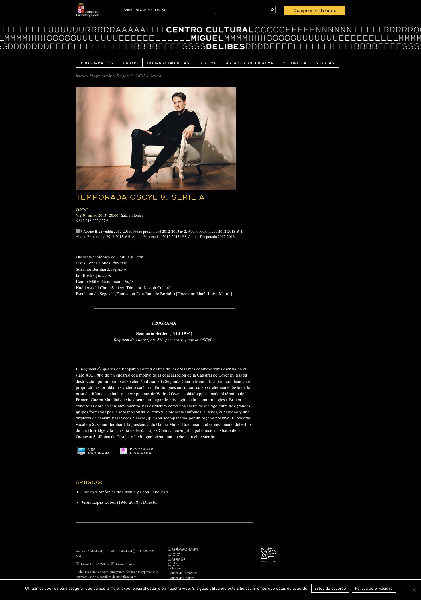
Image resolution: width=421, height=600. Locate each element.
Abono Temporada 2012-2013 (211, 236)
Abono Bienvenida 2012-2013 (107, 231)
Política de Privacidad (183, 572)
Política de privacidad (374, 588)
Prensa (127, 9)
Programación (97, 62)
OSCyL (160, 9)
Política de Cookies (181, 577)
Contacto (174, 563)
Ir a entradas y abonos (183, 548)
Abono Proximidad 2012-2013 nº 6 (103, 236)
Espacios (174, 553)
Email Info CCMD (94, 564)
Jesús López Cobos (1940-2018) (111, 502)
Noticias (325, 62)
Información (176, 558)
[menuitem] (97, 62)
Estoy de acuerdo (330, 588)
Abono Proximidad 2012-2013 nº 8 (159, 236)
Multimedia (294, 62)
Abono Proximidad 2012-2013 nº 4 (215, 231)
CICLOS (130, 62)
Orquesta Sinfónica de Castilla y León (115, 492)
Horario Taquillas (168, 62)
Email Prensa (125, 564)
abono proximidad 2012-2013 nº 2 (159, 231)
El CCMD (207, 62)
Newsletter (143, 9)
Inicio (80, 75)
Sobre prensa (177, 568)
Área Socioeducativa (249, 62)
